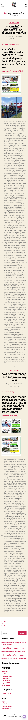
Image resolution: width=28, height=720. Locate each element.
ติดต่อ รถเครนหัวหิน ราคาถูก (9, 416)
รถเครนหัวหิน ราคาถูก (19, 603)
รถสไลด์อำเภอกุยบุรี (19, 294)
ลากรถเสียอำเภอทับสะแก (17, 346)
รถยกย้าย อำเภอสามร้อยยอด (18, 252)
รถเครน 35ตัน (10, 595)
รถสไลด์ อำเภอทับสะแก (16, 289)
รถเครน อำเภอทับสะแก (15, 301)
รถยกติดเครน (20, 239)
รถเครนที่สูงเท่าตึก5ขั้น (20, 309)
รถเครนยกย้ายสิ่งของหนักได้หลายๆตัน (13, 602)
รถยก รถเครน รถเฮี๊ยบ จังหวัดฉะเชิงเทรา (13, 138)
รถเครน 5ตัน (17, 597)
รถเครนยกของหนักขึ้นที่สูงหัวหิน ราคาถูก (15, 600)
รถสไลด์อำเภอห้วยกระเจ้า (14, 297)
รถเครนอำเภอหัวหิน (21, 326)
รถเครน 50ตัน (10, 597)
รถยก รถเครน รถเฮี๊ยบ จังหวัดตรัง (15, 145)
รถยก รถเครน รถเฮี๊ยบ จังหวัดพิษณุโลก (16, 178)
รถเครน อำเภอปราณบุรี (19, 302)
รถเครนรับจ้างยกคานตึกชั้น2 (18, 321)
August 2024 (5, 680)
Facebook (4, 620)
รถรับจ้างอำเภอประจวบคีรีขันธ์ (18, 280)
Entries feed (5, 704)
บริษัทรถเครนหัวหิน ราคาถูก (10, 463)
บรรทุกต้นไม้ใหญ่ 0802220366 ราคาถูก (13, 648)
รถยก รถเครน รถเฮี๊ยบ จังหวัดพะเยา (12, 173)
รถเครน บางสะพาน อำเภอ (16, 299)
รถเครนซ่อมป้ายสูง (13, 307)
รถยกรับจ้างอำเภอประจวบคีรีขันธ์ (14, 267)
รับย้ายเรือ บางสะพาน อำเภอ (18, 331)
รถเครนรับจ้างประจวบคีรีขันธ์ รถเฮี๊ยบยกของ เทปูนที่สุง (14, 29)
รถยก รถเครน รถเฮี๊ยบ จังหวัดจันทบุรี (17, 137)
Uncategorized (14, 22)
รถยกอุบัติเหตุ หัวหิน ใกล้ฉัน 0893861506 (13, 658)
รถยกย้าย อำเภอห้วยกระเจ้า (10, 254)
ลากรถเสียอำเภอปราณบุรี (17, 349)
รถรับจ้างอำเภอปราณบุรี (9, 282)
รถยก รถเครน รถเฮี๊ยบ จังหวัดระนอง (12, 188)
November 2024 (6, 676)
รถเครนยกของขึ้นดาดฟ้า (9, 311)
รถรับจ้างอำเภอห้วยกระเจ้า (14, 284)
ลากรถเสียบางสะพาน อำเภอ (16, 344)
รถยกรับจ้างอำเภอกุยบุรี (12, 264)
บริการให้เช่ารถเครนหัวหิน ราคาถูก (16, 461)
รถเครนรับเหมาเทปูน (18, 324)
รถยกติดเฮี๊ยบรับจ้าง (15, 240)
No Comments (15, 39)
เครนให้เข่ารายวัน (17, 361)
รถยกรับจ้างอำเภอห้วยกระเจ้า (15, 270)
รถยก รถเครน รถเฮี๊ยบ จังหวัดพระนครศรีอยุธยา (15, 172)
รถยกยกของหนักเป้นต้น (19, 242)
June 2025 (4, 671)
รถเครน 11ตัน (11, 593)
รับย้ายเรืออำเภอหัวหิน (16, 341)
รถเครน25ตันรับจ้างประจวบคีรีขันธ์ (16, 306)
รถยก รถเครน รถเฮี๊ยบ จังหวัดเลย (16, 235)
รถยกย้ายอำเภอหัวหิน (20, 257)
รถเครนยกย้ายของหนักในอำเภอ (11, 316)
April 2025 (4, 674)
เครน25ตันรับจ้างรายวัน (20, 605)
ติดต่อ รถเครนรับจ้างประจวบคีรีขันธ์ (12, 71)
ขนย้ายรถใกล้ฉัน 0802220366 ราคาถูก (13, 651)
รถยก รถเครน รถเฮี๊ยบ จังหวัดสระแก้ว (16, 208)
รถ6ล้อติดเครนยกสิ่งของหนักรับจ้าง (12, 471)
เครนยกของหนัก (11, 356)
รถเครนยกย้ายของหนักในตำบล (18, 314)
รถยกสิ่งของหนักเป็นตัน (16, 274)
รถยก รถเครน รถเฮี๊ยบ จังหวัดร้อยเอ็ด (16, 187)
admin (11, 36)
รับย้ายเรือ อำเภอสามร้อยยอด (15, 337)
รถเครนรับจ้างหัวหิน (8, 322)
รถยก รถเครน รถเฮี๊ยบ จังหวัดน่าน (11, 162)
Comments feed (6, 706)
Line (2, 624)
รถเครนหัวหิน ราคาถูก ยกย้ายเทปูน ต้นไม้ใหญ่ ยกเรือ (14, 377)
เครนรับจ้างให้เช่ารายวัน (15, 610)
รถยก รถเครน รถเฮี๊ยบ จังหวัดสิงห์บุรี (12, 210)
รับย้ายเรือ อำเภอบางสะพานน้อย (15, 334)
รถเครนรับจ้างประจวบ (12, 319)
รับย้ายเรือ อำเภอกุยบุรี (9, 332)
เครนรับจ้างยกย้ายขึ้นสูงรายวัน (14, 359)
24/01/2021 (19, 36)
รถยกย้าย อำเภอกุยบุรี (17, 247)
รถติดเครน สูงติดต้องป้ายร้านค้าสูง (15, 127)
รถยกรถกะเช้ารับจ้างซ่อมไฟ (10, 259)
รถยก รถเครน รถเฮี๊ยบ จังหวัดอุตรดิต (16, 225)
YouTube (4, 622)
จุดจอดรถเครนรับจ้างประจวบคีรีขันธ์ (12, 121)
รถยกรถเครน (20, 259)
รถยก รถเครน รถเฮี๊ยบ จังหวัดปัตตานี (17, 170)
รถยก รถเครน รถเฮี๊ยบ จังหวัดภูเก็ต (12, 180)
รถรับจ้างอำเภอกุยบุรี (17, 277)
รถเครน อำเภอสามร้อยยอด (10, 304)
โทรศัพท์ (3, 626)
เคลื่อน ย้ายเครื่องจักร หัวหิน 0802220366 (13, 655)
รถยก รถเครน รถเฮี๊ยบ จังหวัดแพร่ (11, 237)
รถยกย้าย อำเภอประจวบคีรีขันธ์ (13, 250)
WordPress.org (6, 708)
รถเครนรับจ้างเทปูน (18, 322)
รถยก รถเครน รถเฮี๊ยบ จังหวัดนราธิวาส (17, 160)
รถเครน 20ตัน (18, 593)
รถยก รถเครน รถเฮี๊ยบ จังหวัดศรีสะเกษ (13, 197)
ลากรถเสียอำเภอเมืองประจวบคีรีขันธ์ (15, 352)
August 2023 (5, 683)
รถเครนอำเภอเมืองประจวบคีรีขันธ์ (12, 327)
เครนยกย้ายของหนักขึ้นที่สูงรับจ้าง (14, 357)
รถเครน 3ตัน (17, 595)
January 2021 (5, 685)
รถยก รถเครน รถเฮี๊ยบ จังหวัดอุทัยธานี (12, 227)
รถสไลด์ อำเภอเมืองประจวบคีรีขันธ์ (14, 292)
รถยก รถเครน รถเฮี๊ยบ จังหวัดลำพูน (15, 195)
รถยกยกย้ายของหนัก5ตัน (14, 245)
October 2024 (6, 678)
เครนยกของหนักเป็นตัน (17, 607)
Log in (3, 702)
